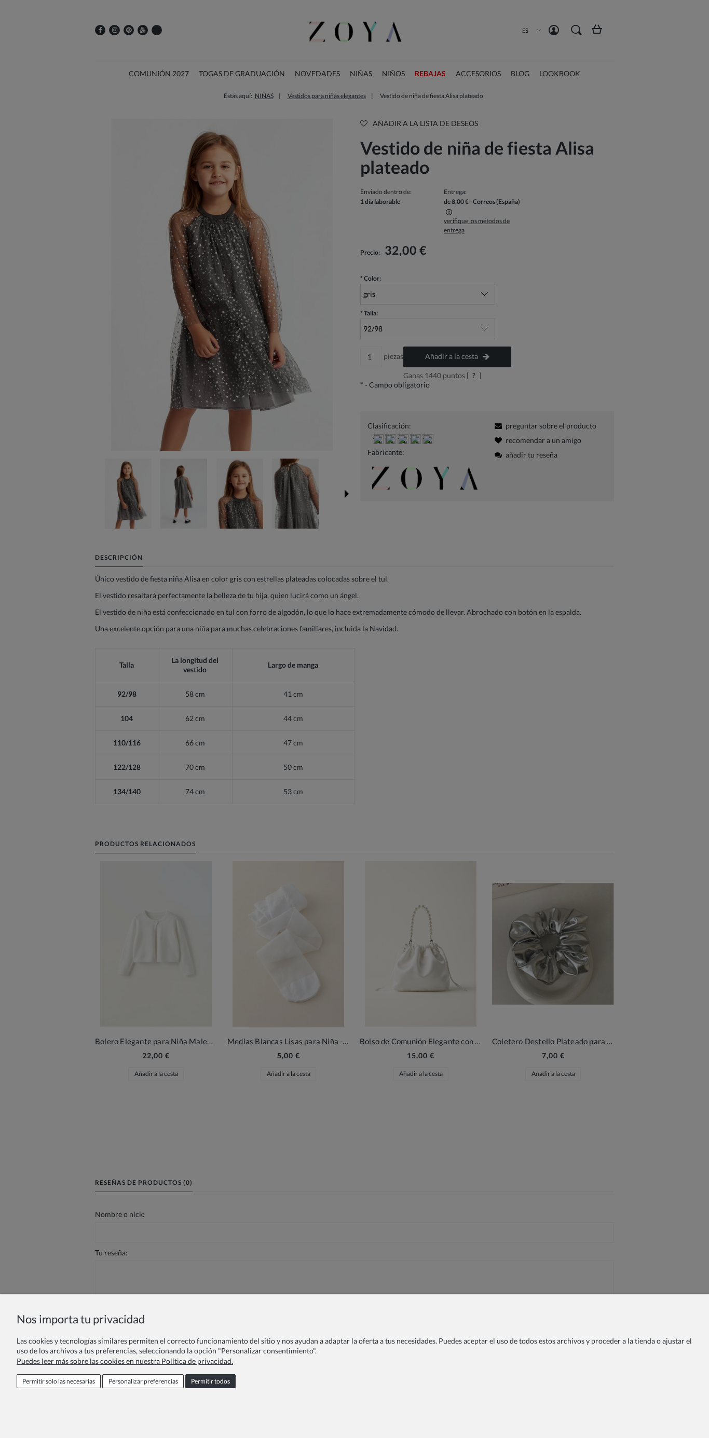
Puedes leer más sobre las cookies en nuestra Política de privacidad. (125, 1361)
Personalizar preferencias (143, 1381)
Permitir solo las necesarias (58, 1381)
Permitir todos (210, 1381)
